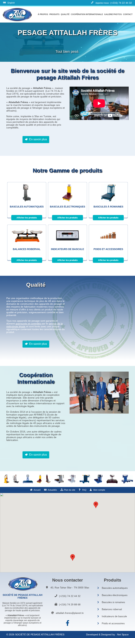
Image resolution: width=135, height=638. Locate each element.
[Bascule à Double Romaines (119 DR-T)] (112, 479)
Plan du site (69, 490)
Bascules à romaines (113, 602)
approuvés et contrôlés (28, 323)
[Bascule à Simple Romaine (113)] (59, 479)
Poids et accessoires (113, 623)
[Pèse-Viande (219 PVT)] (16, 479)
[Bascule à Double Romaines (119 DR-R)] (98, 479)
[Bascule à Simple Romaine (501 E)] (85, 479)
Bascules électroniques (114, 595)
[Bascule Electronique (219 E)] (48, 479)
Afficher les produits (27, 217)
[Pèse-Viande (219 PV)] (6, 479)
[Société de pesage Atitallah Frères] (17, 14)
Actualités (52, 490)
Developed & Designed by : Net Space (107, 634)
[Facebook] (67, 623)
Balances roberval (112, 609)
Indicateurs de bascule (114, 616)
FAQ (84, 490)
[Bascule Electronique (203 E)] (39, 479)
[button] (43, 14)
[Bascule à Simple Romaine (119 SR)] (72, 479)
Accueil (37, 490)
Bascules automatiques (115, 587)
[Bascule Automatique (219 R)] (28, 479)
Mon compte (99, 490)
